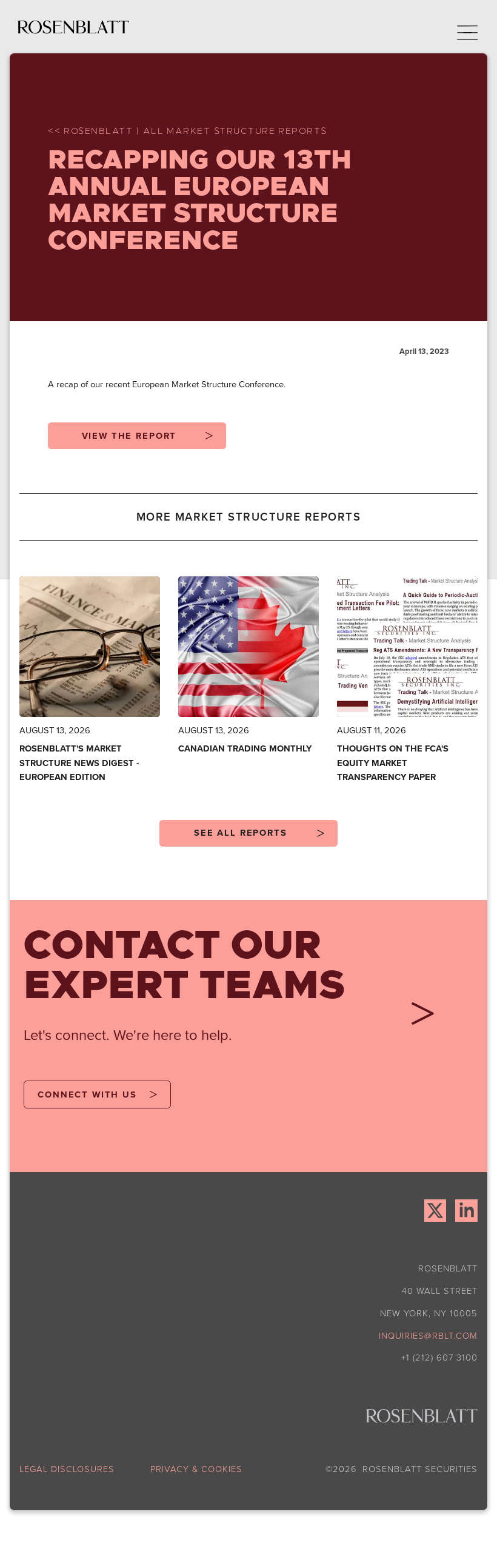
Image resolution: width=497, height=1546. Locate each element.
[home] (73, 27)
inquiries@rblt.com (428, 1335)
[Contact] (418, 1017)
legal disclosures (67, 1468)
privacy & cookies (196, 1468)
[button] (459, 26)
